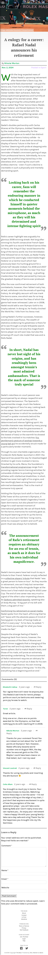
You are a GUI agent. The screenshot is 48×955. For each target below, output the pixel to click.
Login (24, 939)
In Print (24, 917)
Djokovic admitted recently (17, 599)
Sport (43, 67)
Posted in (36, 67)
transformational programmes (16, 467)
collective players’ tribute (17, 578)
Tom (31, 952)
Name (4, 870)
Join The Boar (24, 937)
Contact (24, 915)
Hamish (35, 952)
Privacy (24, 928)
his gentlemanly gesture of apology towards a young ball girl (21, 440)
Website (5, 887)
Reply (38, 687)
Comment (6, 845)
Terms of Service (24, 926)
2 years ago (24, 687)
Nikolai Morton (11, 63)
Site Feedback (24, 930)
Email (4, 879)
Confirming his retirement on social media (22, 611)
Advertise (24, 919)
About (24, 913)
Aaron (41, 952)
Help (24, 941)
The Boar (19, 952)
